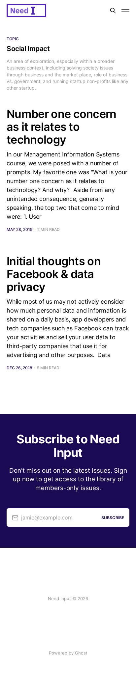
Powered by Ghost (68, 652)
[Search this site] (113, 10)
